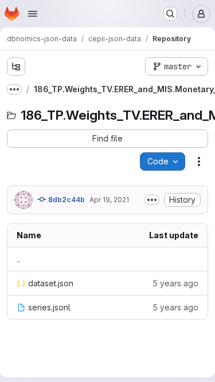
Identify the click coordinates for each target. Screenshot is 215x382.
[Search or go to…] (170, 14)
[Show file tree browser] (16, 66)
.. (18, 259)
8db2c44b (65, 199)
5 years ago (175, 283)
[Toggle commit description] (151, 200)
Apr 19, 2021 (109, 199)
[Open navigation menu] (33, 14)
